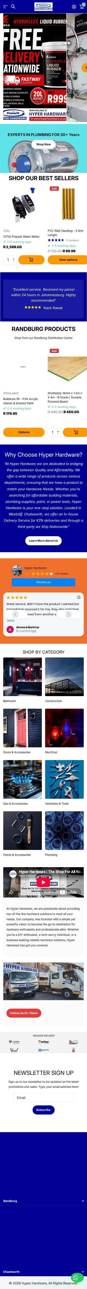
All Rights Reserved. (63, 1283)
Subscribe (43, 1109)
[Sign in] (74, 7)
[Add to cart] (31, 259)
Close (43, 1201)
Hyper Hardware (35, 568)
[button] (14, 256)
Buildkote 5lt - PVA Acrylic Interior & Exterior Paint (20, 401)
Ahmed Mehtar (27, 627)
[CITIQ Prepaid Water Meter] (24, 205)
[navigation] (37, 169)
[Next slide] (68, 614)
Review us (43, 582)
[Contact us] (77, 1278)
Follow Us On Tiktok (24, 1013)
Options (24, 432)
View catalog (5, 6)
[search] (13, 6)
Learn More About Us (43, 540)
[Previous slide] (15, 614)
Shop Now (43, 144)
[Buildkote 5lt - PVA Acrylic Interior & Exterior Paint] (24, 367)
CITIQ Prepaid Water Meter (21, 236)
